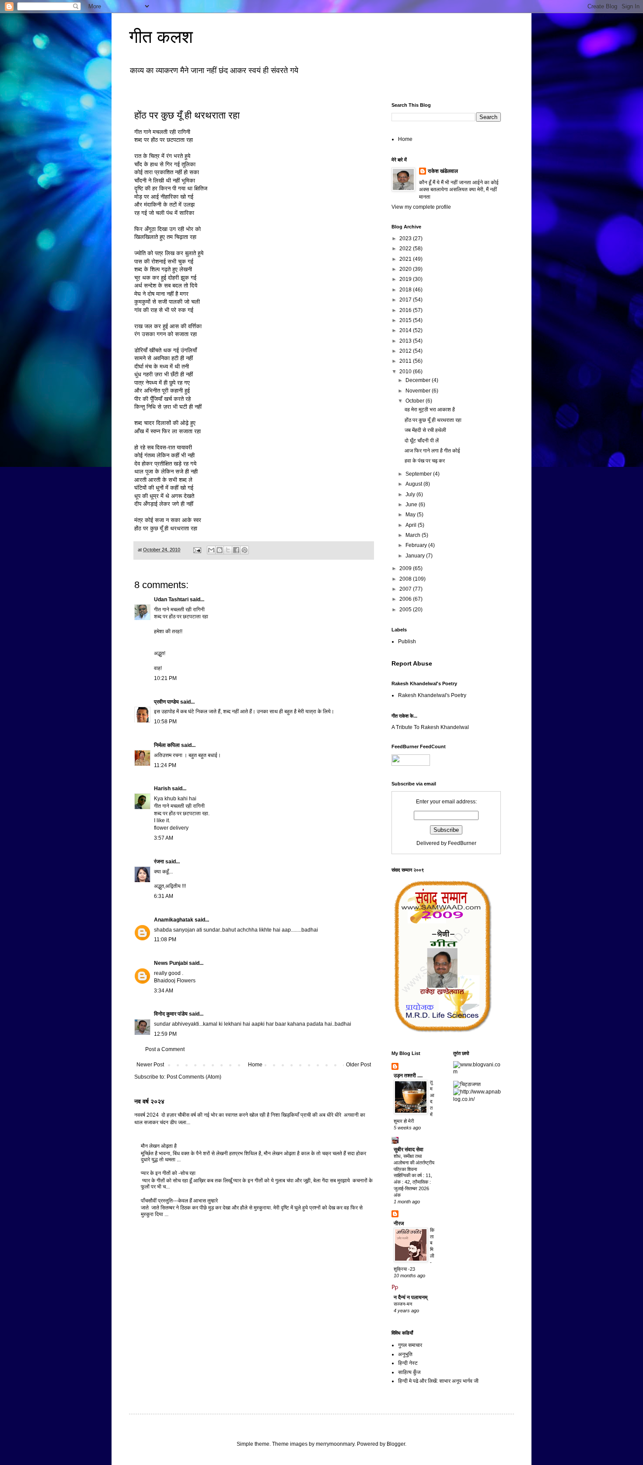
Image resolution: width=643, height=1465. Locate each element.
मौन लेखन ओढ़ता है (159, 1146)
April (411, 525)
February (416, 545)
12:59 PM (165, 1034)
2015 (406, 320)
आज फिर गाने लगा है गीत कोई (432, 451)
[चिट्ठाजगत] (467, 1084)
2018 (406, 290)
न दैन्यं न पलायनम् (410, 1297)
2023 (406, 238)
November (418, 391)
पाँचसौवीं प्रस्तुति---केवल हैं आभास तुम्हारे (179, 1201)
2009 (406, 568)
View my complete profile (421, 207)
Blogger (396, 1444)
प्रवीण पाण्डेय (166, 702)
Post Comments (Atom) (194, 1077)
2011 (406, 361)
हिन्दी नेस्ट (408, 1363)
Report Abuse (411, 663)
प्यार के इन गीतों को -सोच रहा (168, 1173)
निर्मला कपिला (167, 745)
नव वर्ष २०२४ (149, 1101)
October (415, 401)
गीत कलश (161, 36)
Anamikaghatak (173, 920)
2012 (406, 351)
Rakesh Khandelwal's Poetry (432, 695)
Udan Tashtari (171, 599)
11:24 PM (165, 765)
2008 (406, 579)
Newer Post (150, 1065)
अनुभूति (405, 1354)
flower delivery (171, 828)
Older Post (358, 1065)
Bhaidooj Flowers (175, 981)
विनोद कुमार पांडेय (171, 1014)
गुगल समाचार (410, 1345)
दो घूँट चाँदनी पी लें (422, 441)
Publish (407, 641)
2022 (406, 248)
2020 (406, 269)
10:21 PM (165, 678)
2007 (406, 589)
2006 (406, 599)
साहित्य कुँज (409, 1372)
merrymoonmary (335, 1444)
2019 (406, 279)
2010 (406, 371)
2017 (406, 300)
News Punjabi (171, 963)
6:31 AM (163, 896)
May (411, 515)
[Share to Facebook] (236, 550)
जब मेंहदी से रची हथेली (425, 430)
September (419, 474)
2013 (406, 341)
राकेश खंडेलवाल (443, 171)
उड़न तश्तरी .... (408, 1075)
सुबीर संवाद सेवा (408, 1149)
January (415, 556)
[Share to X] (228, 550)
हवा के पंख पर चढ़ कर (425, 461)
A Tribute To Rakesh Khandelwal (430, 727)
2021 (406, 259)
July (410, 494)
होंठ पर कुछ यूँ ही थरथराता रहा (433, 420)
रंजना (159, 862)
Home (255, 1065)
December (418, 380)
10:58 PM (165, 721)
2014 (406, 330)
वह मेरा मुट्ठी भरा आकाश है (430, 410)
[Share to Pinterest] (244, 550)
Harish (162, 788)
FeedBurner (462, 843)
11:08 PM (165, 939)
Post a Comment (165, 1049)
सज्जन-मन (403, 1304)
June (412, 504)
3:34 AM (163, 991)
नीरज (399, 1223)
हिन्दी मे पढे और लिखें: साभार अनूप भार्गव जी (438, 1381)
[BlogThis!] (219, 550)
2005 (406, 609)
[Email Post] (197, 549)
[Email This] (211, 550)
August (414, 484)
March (413, 535)
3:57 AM (163, 838)
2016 (406, 310)
